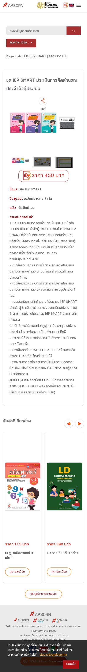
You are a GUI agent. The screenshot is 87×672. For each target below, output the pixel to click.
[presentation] (68, 423)
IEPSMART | (39, 56)
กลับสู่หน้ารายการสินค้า (43, 594)
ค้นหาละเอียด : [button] (19, 43)
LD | (27, 56)
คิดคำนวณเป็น (58, 56)
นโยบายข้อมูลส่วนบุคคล (53, 655)
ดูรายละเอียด (17, 572)
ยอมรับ (71, 664)
